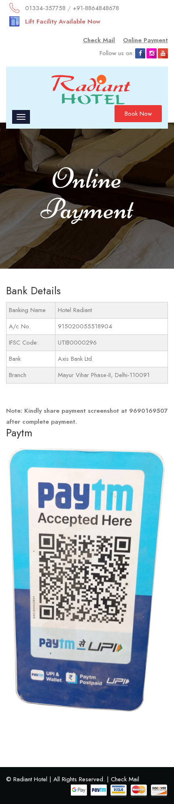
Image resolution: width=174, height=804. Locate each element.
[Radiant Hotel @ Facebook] (140, 53)
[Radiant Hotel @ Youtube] (163, 53)
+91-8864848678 (96, 8)
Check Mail (99, 40)
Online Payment (145, 40)
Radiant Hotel (30, 779)
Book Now (138, 113)
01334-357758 (45, 8)
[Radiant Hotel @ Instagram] (151, 53)
